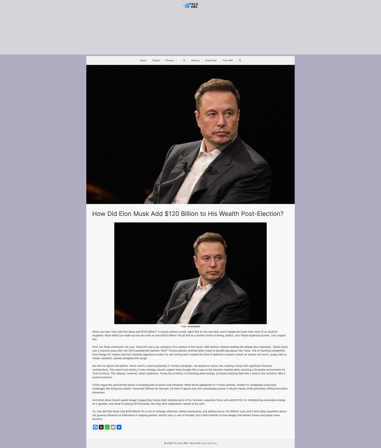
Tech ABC (227, 60)
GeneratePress (209, 443)
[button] (240, 60)
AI (184, 60)
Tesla (107, 346)
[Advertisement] (190, 33)
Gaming (195, 60)
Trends (156, 60)
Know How (211, 60)
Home (143, 60)
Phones (169, 60)
